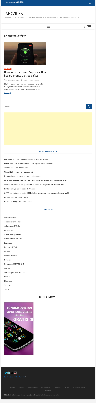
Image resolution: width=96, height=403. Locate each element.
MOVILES (14, 13)
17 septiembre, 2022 (12, 80)
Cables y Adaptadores (12, 234)
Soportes (7, 285)
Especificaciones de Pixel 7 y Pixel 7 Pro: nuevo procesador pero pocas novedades (35, 180)
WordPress (34, 395)
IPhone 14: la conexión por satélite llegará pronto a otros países (25, 73)
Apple (25, 80)
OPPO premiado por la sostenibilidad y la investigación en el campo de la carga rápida (37, 193)
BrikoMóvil (8, 230)
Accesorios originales (12, 222)
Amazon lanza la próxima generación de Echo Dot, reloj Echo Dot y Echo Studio (34, 184)
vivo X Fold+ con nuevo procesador (17, 197)
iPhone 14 (31, 80)
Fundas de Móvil (10, 247)
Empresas (7, 68)
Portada (7, 277)
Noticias (7, 260)
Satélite (37, 80)
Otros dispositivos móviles (14, 272)
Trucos (6, 289)
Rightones (8, 281)
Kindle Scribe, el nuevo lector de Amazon (19, 189)
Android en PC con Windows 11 (16, 168)
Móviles (7, 251)
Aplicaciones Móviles (12, 226)
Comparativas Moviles (13, 239)
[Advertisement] (48, 128)
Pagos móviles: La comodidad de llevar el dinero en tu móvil (26, 159)
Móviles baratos (10, 256)
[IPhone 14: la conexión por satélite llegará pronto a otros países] (25, 53)
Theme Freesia (25, 395)
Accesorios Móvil (10, 217)
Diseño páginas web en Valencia (14, 377)
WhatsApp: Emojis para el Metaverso (18, 201)
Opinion (7, 268)
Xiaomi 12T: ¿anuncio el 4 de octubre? (18, 172)
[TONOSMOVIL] (18, 304)
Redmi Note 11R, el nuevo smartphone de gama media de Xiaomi (29, 163)
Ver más (9, 93)
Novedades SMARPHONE (14, 264)
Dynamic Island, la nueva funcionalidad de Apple (22, 176)
